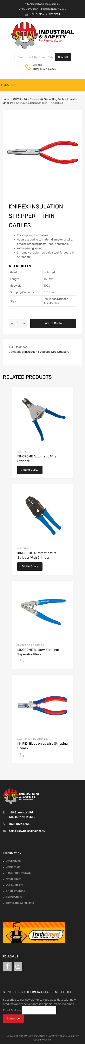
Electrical (23, 451)
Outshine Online (42, 1039)
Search (63, 57)
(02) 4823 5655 (43, 69)
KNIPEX (17, 99)
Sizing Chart (14, 897)
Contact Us (13, 867)
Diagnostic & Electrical (31, 645)
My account (13, 879)
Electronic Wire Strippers (32, 739)
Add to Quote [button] (21, 661)
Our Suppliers (14, 885)
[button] (5, 85)
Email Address (12, 1010)
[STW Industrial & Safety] (42, 47)
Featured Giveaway (19, 873)
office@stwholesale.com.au (44, 3)
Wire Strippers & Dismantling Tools (44, 99)
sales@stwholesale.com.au (27, 831)
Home (5, 99)
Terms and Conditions (20, 903)
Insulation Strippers (37, 352)
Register (54, 14)
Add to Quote (53, 323)
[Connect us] (7, 966)
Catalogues (13, 861)
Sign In (43, 14)
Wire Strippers (60, 352)
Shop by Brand (15, 891)
